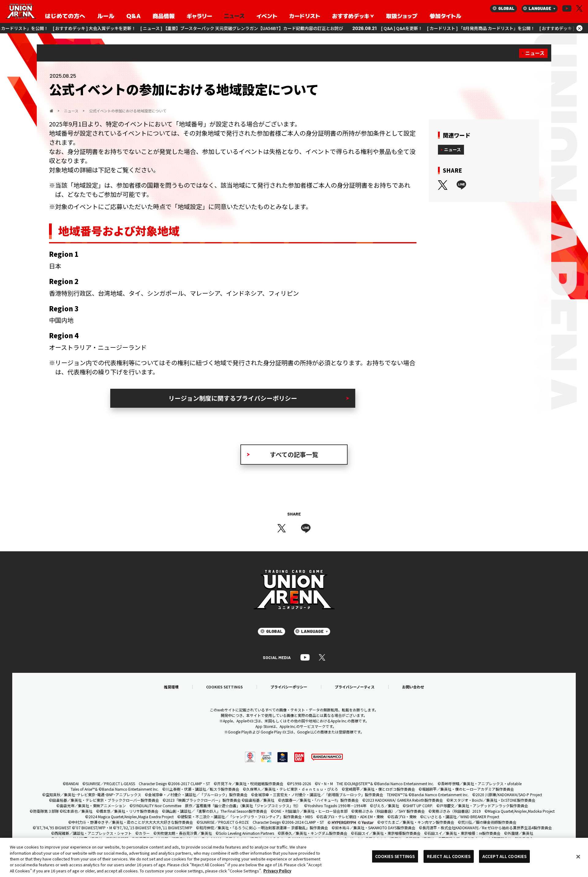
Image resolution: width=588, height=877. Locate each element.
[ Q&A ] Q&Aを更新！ (369, 28)
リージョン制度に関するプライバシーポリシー (232, 398)
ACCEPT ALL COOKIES (504, 856)
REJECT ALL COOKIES (448, 856)
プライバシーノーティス (355, 687)
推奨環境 (171, 687)
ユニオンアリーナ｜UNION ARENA (21, 12)
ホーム (51, 110)
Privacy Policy (277, 871)
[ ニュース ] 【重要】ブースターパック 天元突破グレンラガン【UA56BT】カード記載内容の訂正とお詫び (209, 28)
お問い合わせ (413, 687)
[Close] (578, 857)
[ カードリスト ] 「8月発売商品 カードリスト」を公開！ (449, 28)
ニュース (535, 53)
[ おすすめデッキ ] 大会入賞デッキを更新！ (62, 28)
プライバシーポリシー (288, 687)
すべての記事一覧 (294, 454)
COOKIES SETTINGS (224, 687)
